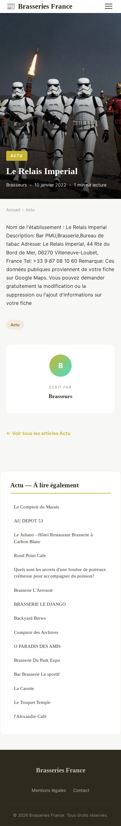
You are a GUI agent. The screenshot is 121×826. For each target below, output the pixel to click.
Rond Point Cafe (30, 555)
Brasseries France (39, 6)
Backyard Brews (30, 618)
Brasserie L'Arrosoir (33, 590)
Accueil (13, 209)
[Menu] (108, 6)
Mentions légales (49, 790)
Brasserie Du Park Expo (37, 660)
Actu (17, 155)
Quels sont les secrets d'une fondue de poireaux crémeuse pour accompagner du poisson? (60, 572)
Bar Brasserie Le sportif (37, 674)
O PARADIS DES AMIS (37, 646)
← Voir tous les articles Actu (38, 433)
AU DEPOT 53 (28, 520)
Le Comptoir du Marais (36, 506)
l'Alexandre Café (30, 716)
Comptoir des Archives (36, 632)
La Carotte (24, 688)
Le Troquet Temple (32, 702)
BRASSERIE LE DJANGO (40, 604)
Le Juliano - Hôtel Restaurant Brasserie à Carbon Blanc (53, 538)
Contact (81, 790)
